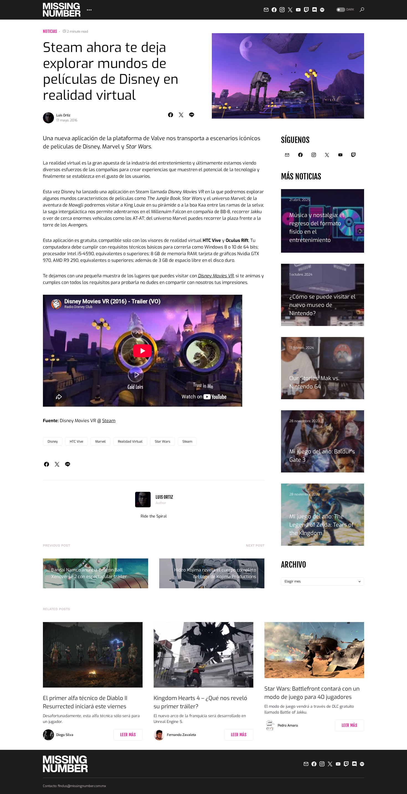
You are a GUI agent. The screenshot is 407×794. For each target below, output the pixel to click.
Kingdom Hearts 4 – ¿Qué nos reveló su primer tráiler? (200, 702)
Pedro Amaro (288, 725)
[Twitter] (290, 9)
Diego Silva (64, 735)
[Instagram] (282, 9)
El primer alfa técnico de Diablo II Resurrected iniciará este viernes (85, 702)
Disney (53, 441)
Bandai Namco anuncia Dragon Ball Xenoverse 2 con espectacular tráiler (89, 573)
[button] (344, 9)
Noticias (50, 31)
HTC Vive (76, 441)
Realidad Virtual (130, 441)
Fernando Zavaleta (181, 735)
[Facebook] (274, 9)
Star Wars (162, 441)
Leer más (128, 734)
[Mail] (266, 9)
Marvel (100, 441)
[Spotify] (322, 9)
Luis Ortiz (63, 115)
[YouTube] (298, 9)
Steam (108, 421)
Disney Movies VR (216, 276)
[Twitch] (306, 9)
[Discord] (314, 9)
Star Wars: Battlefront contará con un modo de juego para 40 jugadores (312, 693)
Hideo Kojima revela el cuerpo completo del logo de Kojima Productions (215, 573)
